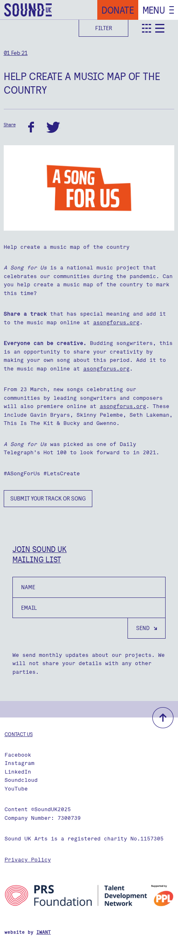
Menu (153, 10)
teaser (146, 28)
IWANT (43, 932)
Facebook (18, 754)
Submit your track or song (48, 498)
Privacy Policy (28, 859)
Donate (117, 10)
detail (159, 28)
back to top (162, 717)
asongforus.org (116, 322)
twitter (53, 127)
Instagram (19, 763)
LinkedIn (18, 771)
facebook (31, 127)
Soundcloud (21, 780)
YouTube (16, 788)
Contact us (19, 734)
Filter (103, 28)
